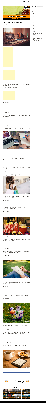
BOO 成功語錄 (26, 1)
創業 (33, 13)
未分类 (33, 19)
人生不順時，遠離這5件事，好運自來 (26, 392)
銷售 (33, 28)
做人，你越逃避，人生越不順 (16, 392)
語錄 (33, 27)
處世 (33, 25)
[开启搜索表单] (42, 1)
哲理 (33, 16)
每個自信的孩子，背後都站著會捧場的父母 (16, 397)
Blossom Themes (28, 401)
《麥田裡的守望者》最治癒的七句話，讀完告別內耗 (37, 36)
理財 (33, 21)
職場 (33, 24)
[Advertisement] (8, 57)
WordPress (32, 401)
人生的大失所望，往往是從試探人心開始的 (7, 392)
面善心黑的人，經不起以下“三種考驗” (7, 397)
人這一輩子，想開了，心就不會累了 (26, 397)
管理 (33, 22)
